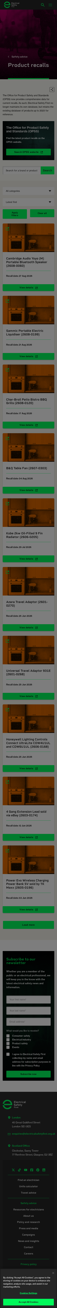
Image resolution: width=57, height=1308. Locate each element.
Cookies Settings (28, 1293)
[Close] (53, 1272)
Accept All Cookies (28, 1302)
